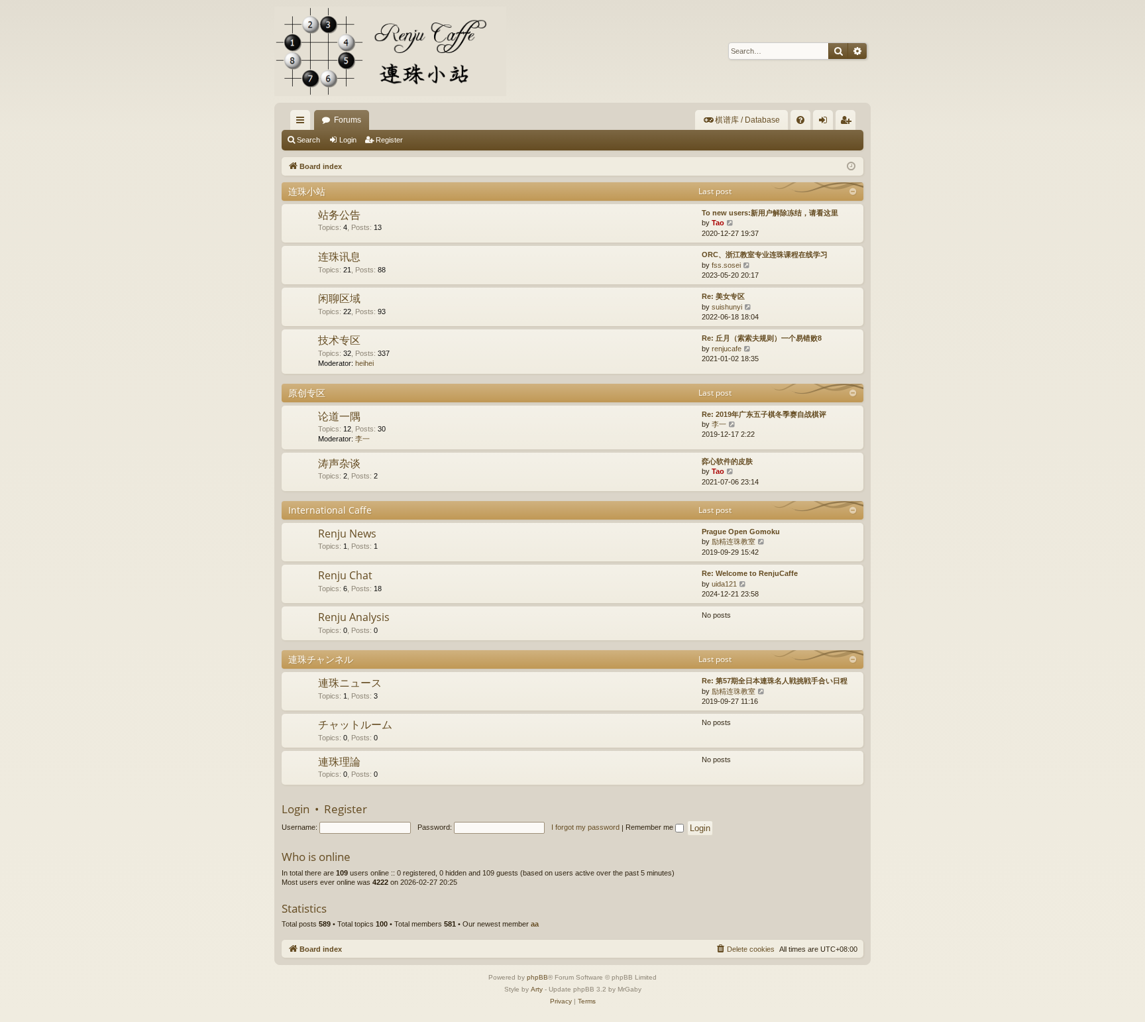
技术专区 (339, 340)
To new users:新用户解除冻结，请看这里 (770, 213)
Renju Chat (345, 575)
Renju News (347, 533)
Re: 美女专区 (723, 296)
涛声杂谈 (339, 463)
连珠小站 (306, 191)
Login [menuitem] (825, 122)
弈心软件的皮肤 (727, 461)
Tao (718, 223)
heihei (364, 363)
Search (308, 140)
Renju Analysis (354, 617)
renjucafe (726, 349)
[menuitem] (741, 120)
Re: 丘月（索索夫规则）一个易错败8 (762, 338)
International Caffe (330, 510)
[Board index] (390, 51)
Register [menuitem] (848, 122)
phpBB (537, 977)
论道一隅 (339, 416)
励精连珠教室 (733, 541)
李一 (362, 439)
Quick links (303, 122)
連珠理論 (339, 761)
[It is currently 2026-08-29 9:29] (851, 166)
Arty (537, 989)
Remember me (650, 827)
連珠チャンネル (320, 659)
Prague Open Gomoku (741, 532)
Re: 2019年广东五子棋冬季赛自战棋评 (764, 414)
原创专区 (306, 392)
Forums (347, 120)
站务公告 (339, 214)
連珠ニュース (350, 682)
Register (389, 140)
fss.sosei (726, 265)
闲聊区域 (339, 298)
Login (347, 140)
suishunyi (727, 307)
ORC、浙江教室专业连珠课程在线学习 (765, 254)
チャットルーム (355, 724)
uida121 (724, 584)
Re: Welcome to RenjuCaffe (750, 573)
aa (535, 924)
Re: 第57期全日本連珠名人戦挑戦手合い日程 (774, 681)
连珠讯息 (339, 256)
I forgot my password (585, 827)
